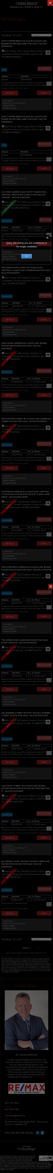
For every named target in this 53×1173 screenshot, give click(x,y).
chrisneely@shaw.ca (15, 1115)
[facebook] (38, 1133)
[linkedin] (43, 1133)
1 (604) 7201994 (9, 105)
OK (26, 256)
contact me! (39, 1077)
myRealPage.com (26, 1149)
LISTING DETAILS (9, 93)
